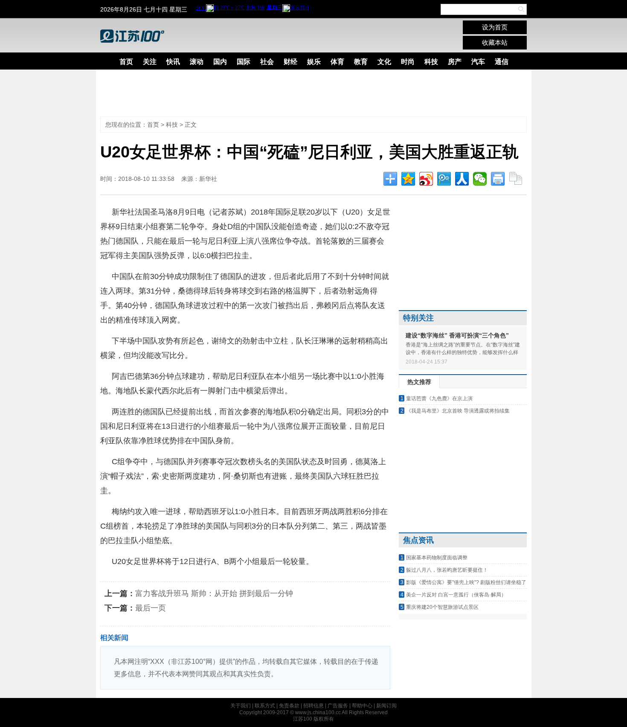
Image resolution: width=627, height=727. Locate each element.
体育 (337, 61)
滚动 (196, 61)
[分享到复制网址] (515, 179)
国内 (220, 61)
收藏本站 (495, 42)
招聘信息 (313, 706)
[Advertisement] (307, 93)
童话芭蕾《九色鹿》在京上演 (439, 398)
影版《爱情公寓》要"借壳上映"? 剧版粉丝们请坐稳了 (466, 582)
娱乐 (314, 61)
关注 (150, 61)
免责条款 (289, 706)
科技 (431, 61)
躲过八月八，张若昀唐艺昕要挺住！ (447, 570)
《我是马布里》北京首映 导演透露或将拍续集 (458, 411)
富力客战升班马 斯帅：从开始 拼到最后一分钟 (214, 593)
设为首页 (495, 27)
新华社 (208, 178)
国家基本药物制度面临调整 (436, 558)
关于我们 (240, 706)
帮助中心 (362, 706)
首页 (126, 61)
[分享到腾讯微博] (444, 179)
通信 (501, 61)
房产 (455, 61)
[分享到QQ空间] (408, 179)
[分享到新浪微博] (426, 179)
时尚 (408, 61)
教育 (361, 61)
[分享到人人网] (462, 179)
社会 (267, 61)
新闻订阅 (386, 706)
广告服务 (338, 706)
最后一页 (150, 608)
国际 (243, 61)
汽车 (478, 61)
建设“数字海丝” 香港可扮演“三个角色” (457, 335)
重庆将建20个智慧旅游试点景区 (442, 607)
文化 (384, 61)
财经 (290, 61)
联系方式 (265, 706)
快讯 (173, 61)
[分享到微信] (480, 179)
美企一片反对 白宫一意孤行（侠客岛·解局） (456, 595)
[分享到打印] (498, 179)
